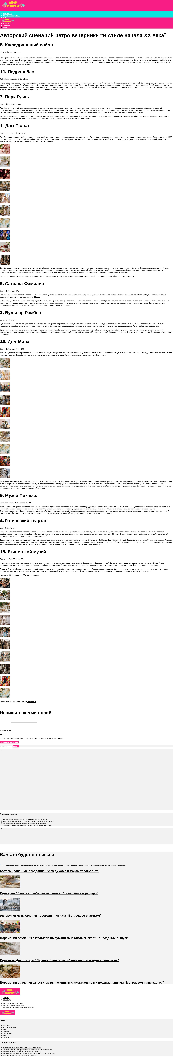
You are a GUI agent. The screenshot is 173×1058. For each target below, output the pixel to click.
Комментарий (5, 730)
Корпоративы (7, 1033)
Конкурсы (6, 1031)
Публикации (7, 1000)
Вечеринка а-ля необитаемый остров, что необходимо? (22, 1048)
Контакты (6, 998)
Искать (15, 746)
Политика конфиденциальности (13, 1003)
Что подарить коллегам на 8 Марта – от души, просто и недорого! (25, 819)
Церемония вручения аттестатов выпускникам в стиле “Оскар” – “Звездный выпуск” (64, 938)
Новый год (6, 1035)
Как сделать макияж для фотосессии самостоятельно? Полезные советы (28, 1050)
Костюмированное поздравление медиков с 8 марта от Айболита (49, 871)
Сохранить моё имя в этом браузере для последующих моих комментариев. (33, 738)
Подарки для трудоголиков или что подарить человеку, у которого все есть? (29, 1053)
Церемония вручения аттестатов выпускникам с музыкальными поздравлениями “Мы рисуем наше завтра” (82, 982)
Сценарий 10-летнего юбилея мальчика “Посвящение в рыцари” (49, 893)
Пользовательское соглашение (13, 1005)
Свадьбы (6, 1037)
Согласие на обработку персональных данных (19, 1007)
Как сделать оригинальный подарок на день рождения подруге (24, 823)
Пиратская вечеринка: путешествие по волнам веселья (21, 1052)
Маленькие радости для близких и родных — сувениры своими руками (27, 825)
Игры (4, 1029)
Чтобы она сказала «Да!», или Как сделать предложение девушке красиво (28, 821)
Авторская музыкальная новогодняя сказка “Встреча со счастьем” (50, 915)
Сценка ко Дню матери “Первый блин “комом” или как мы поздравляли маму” (59, 960)
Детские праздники (11, 16)
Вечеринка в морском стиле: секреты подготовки (19, 1055)
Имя (1, 734)
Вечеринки (7, 14)
